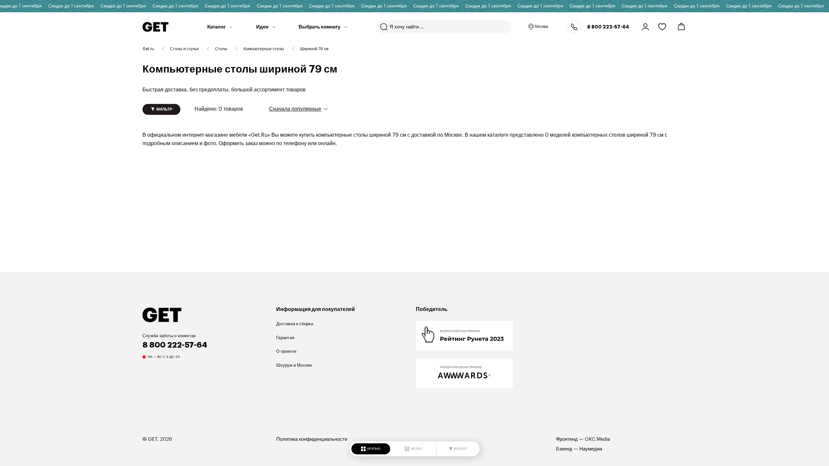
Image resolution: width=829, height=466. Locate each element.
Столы (221, 49)
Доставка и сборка (294, 324)
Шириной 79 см (314, 49)
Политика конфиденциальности (311, 439)
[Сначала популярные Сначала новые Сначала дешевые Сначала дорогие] (298, 108)
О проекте (286, 351)
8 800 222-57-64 (608, 27)
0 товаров (219, 109)
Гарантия (285, 338)
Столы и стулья (184, 49)
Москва (541, 26)
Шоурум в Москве (294, 365)
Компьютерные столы (264, 49)
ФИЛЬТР (460, 448)
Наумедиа (590, 449)
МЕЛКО (417, 448)
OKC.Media (597, 439)
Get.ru (148, 49)
